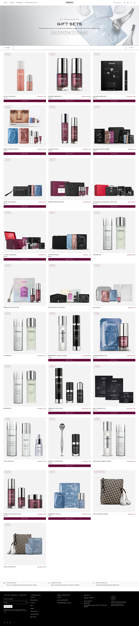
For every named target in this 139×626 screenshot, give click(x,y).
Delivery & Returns (34, 600)
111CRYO (59, 597)
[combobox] (15, 602)
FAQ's (31, 605)
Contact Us (32, 597)
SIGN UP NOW (8, 606)
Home (61, 19)
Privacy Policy (18, 610)
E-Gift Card (32, 603)
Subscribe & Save (34, 611)
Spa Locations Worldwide (62, 600)
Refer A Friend (33, 617)
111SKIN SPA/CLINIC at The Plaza (64, 603)
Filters (7, 47)
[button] (6, 2)
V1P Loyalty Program (34, 614)
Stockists (32, 608)
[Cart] (134, 3)
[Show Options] (26, 602)
